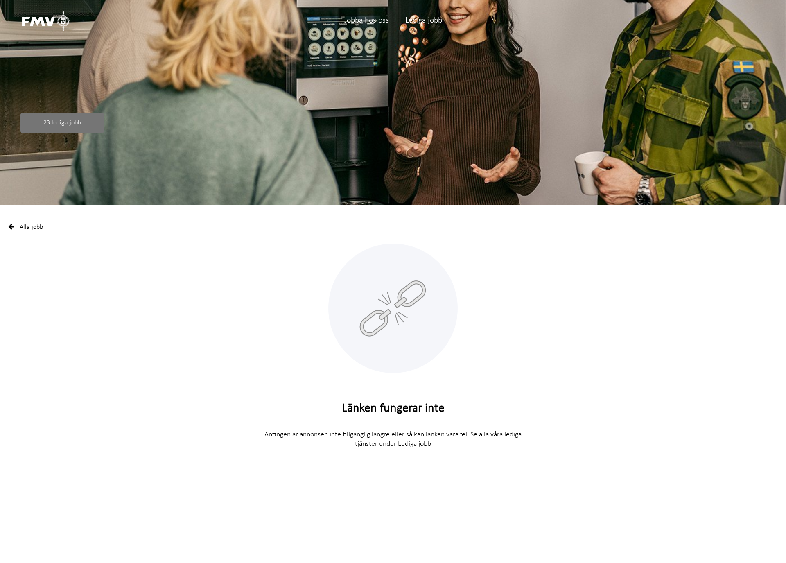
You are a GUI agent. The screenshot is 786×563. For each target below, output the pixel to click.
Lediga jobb (423, 20)
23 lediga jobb (62, 123)
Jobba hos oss (366, 20)
